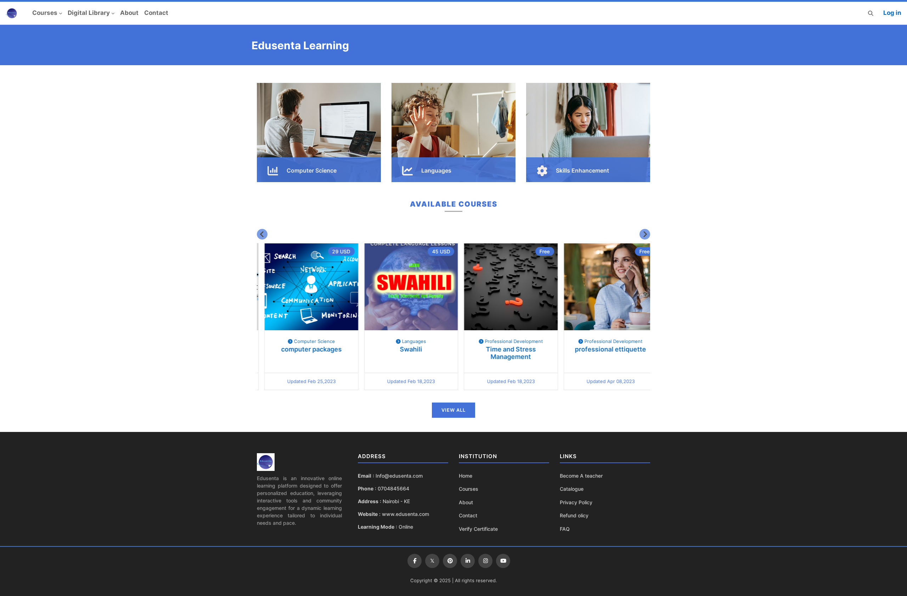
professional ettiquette (603, 349)
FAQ (565, 529)
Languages (406, 341)
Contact (156, 12)
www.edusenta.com (405, 514)
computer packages (304, 349)
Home (465, 476)
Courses (44, 12)
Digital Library (89, 12)
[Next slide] (645, 234)
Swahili (404, 349)
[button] (870, 13)
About (129, 12)
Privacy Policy (576, 502)
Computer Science (306, 341)
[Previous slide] (262, 234)
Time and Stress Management (503, 353)
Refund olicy (574, 515)
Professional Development (505, 341)
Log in (892, 12)
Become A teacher (581, 476)
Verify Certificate (478, 529)
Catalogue (572, 489)
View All (453, 410)
